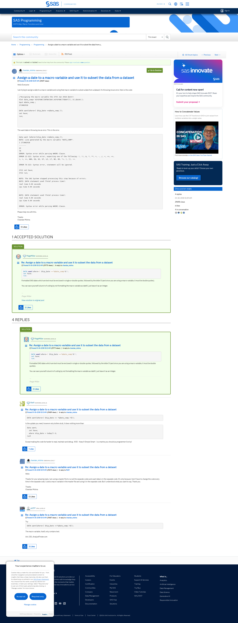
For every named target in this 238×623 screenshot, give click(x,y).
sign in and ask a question (80, 62)
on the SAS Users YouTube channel (200, 155)
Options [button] (20, 54)
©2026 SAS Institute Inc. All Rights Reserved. (115, 615)
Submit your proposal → (188, 102)
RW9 (32, 403)
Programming (45, 11)
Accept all (20, 596)
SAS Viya (73, 11)
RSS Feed (68, 54)
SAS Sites (187, 4)
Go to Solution (156, 70)
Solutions (105, 11)
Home (13, 45)
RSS (64, 603)
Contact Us (181, 4)
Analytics (59, 11)
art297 (33, 508)
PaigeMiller (31, 256)
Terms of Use (79, 615)
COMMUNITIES (70, 4)
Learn (31, 11)
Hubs (117, 11)
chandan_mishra (29, 70)
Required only (38, 596)
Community (18, 11)
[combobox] (91, 37)
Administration (89, 11)
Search (169, 4)
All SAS (160, 4)
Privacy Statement (65, 615)
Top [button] (17, 560)
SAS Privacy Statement (41, 579)
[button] (15, 78)
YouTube (60, 603)
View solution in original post (33, 300)
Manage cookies (30, 605)
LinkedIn (56, 603)
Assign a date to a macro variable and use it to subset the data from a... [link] (75, 45)
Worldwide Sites (175, 4)
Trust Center (91, 615)
